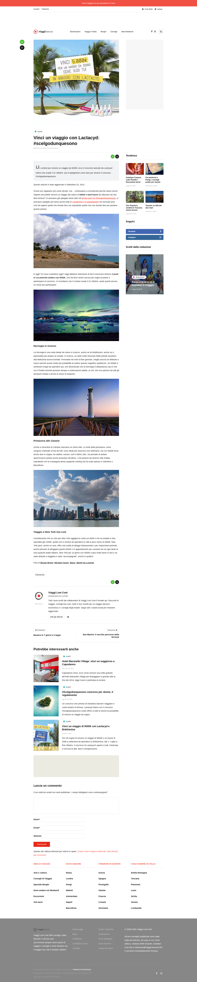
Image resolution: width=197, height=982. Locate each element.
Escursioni (39, 896)
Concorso (39, 574)
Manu (72, 563)
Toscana (135, 878)
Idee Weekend (127, 32)
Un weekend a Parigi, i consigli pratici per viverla (152, 180)
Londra (69, 878)
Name (37, 819)
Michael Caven (61, 563)
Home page (78, 929)
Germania (103, 908)
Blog (75, 934)
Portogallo (103, 884)
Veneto (134, 902)
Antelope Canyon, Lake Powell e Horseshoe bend (133, 180)
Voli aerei (38, 902)
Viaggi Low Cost (57, 592)
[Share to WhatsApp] (113, 156)
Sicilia (134, 896)
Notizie (159, 9)
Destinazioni (75, 32)
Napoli (69, 902)
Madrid (69, 890)
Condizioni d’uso (80, 943)
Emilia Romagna (139, 873)
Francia (102, 896)
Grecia (101, 873)
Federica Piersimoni (82, 969)
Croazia (102, 902)
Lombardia (136, 908)
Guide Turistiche (105, 929)
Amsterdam (71, 896)
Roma (69, 873)
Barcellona (71, 908)
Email (37, 828)
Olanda (101, 890)
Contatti (36, 9)
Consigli (113, 32)
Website (37, 836)
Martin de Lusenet (85, 563)
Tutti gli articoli (56, 617)
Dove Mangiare (105, 939)
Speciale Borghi (41, 884)
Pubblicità (45, 9)
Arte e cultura (40, 873)
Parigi (69, 884)
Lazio (133, 890)
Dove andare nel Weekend (46, 890)
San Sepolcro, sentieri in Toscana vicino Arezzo (134, 208)
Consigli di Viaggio (43, 878)
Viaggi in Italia (91, 32)
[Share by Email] (117, 156)
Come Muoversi (105, 948)
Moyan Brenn (46, 563)
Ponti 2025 (149, 9)
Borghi (103, 32)
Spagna (102, 878)
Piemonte (135, 884)
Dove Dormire (104, 943)
